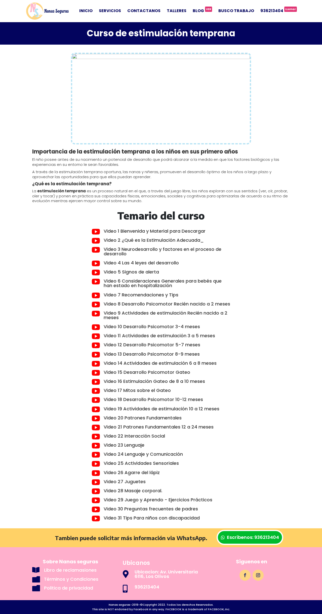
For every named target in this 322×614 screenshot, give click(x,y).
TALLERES (176, 11)
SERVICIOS (110, 11)
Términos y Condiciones (71, 579)
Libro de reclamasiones (70, 570)
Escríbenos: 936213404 (253, 537)
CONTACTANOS (143, 11)
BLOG (202, 11)
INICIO (86, 11)
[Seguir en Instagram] (258, 575)
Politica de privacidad (68, 588)
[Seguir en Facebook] (245, 575)
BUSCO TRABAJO (236, 11)
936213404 (278, 11)
